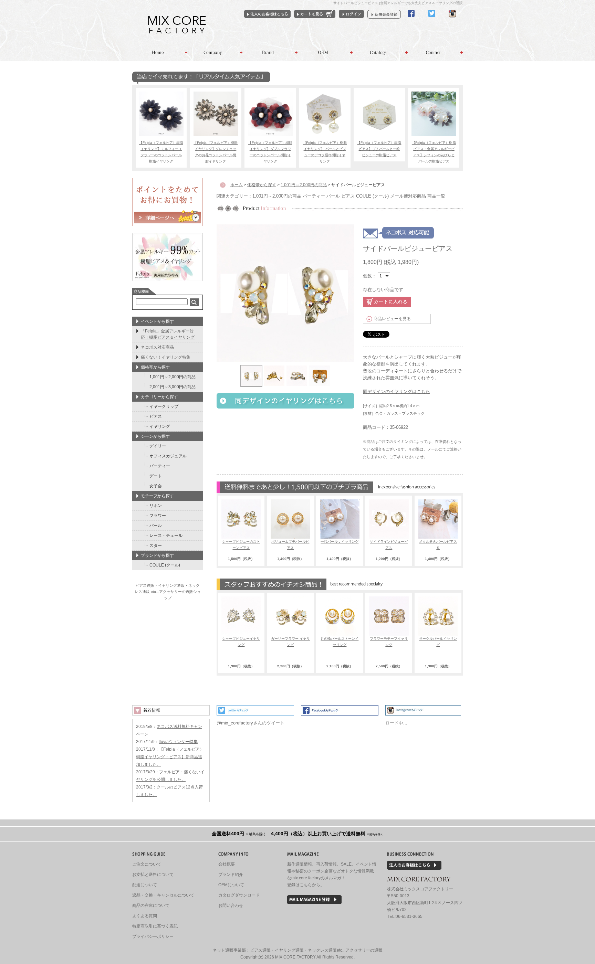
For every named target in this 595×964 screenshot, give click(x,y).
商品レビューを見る (392, 318)
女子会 (155, 486)
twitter (431, 19)
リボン (155, 505)
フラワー (157, 515)
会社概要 (226, 864)
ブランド (270, 53)
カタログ (380, 53)
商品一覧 (436, 196)
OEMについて (231, 884)
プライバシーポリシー (153, 936)
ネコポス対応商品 (157, 347)
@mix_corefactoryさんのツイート (250, 722)
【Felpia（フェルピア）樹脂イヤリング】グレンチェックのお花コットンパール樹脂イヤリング (216, 152)
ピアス (348, 196)
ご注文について (146, 864)
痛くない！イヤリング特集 (165, 357)
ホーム (159, 53)
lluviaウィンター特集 (178, 741)
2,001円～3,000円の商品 (172, 386)
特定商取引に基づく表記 (155, 926)
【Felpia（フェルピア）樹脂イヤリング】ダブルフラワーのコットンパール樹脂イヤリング (270, 152)
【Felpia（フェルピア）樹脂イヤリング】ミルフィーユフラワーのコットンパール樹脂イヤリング (161, 152)
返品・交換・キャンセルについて (163, 895)
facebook (411, 19)
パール (333, 196)
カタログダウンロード (239, 895)
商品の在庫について (150, 905)
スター (155, 545)
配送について (144, 884)
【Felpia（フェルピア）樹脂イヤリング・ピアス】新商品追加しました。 (170, 757)
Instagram (452, 19)
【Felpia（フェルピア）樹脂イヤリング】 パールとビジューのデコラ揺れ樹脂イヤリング (325, 152)
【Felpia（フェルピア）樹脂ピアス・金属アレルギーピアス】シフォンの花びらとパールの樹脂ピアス (434, 152)
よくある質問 (144, 915)
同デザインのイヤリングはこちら (396, 391)
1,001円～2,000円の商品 (276, 196)
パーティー (314, 196)
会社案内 (214, 53)
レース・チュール (165, 535)
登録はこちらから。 (305, 884)
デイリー (157, 446)
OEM (325, 53)
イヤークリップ (163, 406)
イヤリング (159, 426)
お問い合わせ (435, 53)
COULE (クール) (372, 196)
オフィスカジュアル (168, 456)
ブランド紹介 (230, 874)
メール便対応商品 (408, 196)
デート (155, 476)
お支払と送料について (153, 874)
